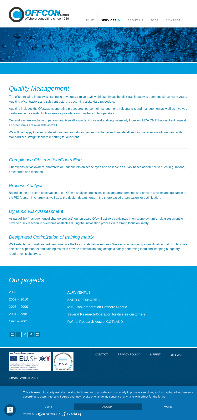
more (168, 406)
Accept (108, 406)
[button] (111, 20)
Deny (48, 406)
